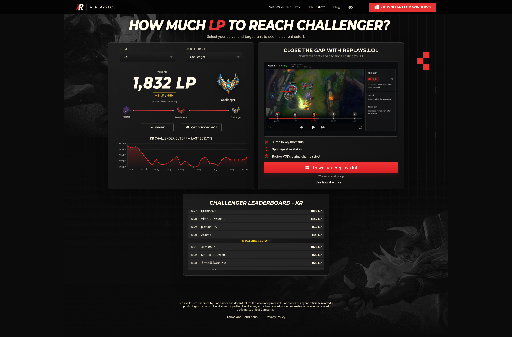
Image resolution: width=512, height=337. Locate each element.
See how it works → (331, 182)
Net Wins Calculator (285, 7)
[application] (181, 157)
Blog (336, 7)
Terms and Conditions (242, 317)
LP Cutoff (317, 7)
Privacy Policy (275, 317)
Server (124, 48)
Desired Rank (196, 48)
